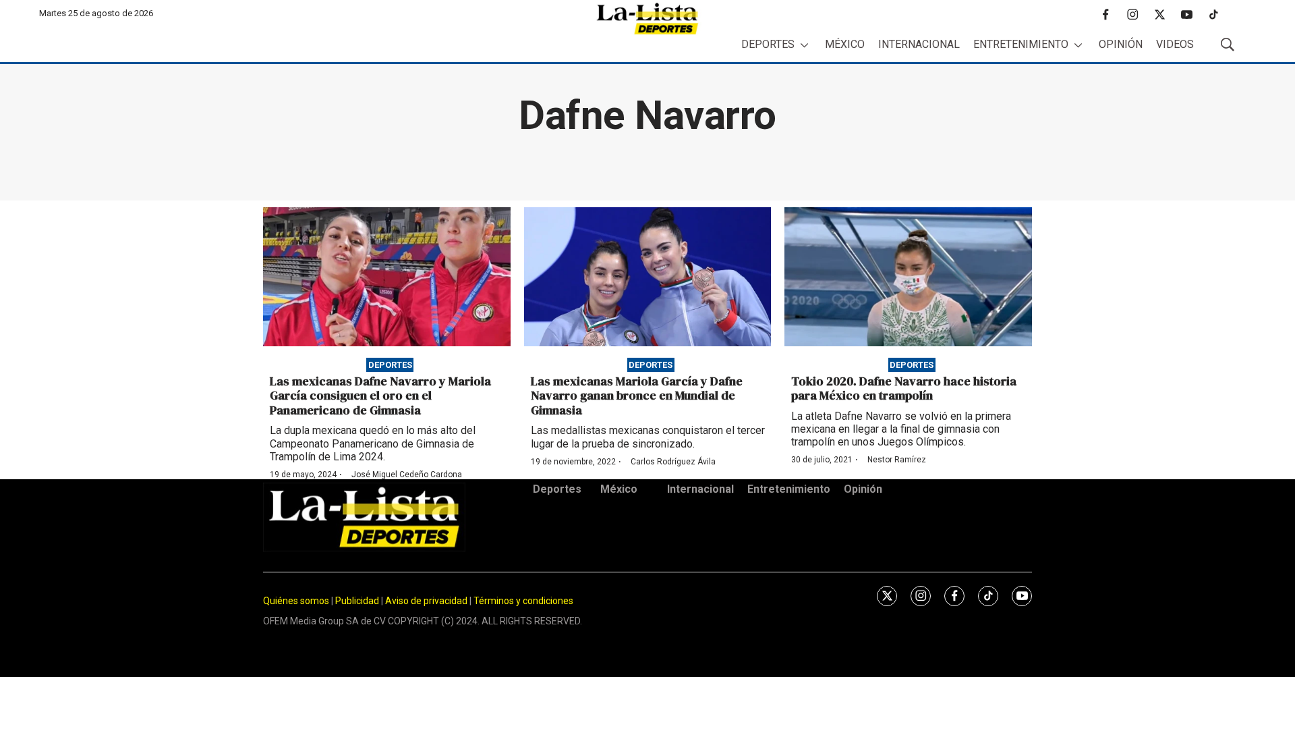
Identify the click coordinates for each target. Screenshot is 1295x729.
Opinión (1121, 44)
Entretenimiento (1020, 44)
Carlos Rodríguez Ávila (673, 461)
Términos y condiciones (523, 600)
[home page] (647, 18)
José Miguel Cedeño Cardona (406, 474)
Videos (1175, 44)
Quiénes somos (296, 600)
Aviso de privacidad (426, 600)
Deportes (768, 44)
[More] (804, 44)
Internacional (919, 44)
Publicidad (358, 600)
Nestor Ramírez (896, 459)
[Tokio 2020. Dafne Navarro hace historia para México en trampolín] (908, 276)
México (845, 44)
